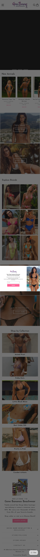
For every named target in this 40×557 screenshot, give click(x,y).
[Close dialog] (39, 266)
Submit (13, 285)
